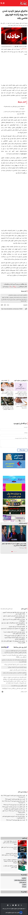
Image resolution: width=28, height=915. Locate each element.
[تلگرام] (2, 305)
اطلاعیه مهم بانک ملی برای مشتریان (17, 626)
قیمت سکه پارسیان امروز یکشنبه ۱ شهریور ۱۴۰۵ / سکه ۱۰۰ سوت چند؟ (13, 796)
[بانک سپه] (14, 495)
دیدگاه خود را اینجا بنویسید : (21, 438)
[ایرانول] (14, 503)
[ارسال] (17, 46)
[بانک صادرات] (14, 479)
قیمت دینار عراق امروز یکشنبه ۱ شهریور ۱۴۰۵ (15, 799)
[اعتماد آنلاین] (23, 3)
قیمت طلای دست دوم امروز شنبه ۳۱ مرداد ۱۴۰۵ (14, 805)
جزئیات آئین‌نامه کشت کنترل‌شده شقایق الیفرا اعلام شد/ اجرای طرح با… (13, 817)
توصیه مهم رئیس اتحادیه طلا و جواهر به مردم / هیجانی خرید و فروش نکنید (14, 632)
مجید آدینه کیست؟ (20, 814)
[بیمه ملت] (14, 464)
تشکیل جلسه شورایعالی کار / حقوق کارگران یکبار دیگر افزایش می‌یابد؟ (13, 641)
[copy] (26, 309)
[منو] (3, 3)
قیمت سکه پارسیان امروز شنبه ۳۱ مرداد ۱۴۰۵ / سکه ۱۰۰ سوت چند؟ (13, 801)
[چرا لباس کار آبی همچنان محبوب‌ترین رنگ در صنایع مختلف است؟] (22, 856)
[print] (15, 46)
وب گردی (24, 838)
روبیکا (14, 286)
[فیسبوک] (5, 305)
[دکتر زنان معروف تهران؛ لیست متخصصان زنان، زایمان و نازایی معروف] (22, 843)
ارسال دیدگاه (22, 450)
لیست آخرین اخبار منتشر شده (6, 609)
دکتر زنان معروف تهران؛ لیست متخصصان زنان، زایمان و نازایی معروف (10, 842)
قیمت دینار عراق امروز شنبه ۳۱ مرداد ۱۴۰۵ (15, 820)
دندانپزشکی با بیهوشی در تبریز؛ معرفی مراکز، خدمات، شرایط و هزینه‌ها (10, 861)
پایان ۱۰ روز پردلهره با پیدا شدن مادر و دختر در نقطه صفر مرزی (14, 113)
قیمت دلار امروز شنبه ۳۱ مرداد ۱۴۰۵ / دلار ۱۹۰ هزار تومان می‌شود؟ (14, 811)
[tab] (14, 551)
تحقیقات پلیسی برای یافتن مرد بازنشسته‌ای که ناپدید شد (14, 108)
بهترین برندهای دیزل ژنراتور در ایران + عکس (10, 866)
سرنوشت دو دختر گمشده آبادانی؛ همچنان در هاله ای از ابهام (14, 297)
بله (10, 286)
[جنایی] (14, 510)
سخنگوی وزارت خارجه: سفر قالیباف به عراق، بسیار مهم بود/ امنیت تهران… (13, 623)
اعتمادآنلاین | (23, 49)
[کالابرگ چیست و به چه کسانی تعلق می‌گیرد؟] (22, 849)
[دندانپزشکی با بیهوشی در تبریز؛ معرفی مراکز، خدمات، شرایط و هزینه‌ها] (22, 862)
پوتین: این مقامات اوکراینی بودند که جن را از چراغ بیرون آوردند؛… (14, 620)
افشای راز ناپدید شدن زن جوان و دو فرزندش (17, 295)
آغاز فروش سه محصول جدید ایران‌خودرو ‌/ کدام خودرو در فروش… (13, 629)
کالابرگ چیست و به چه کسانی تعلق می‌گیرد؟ (9, 848)
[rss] (20, 905)
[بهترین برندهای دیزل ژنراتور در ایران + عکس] (22, 868)
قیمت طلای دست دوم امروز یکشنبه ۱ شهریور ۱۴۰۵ (13, 807)
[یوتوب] (12, 905)
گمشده (25, 305)
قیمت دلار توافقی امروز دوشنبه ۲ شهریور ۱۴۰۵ (14, 635)
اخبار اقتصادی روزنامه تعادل (20, 880)
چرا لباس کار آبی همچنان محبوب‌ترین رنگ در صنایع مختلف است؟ (9, 855)
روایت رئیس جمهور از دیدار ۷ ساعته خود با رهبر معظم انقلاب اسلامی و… (14, 544)
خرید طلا (24, 886)
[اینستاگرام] (17, 905)
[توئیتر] (9, 905)
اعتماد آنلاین (8, 908)
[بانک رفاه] (14, 518)
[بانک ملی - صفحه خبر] (14, 457)
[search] (1, 3)
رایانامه (25, 433)
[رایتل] (14, 487)
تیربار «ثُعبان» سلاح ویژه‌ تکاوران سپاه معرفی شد (14, 809)
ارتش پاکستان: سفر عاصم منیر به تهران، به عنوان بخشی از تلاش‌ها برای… (14, 616)
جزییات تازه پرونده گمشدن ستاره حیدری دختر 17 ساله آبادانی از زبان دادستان (13, 300)
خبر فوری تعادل (23, 882)
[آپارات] (7, 905)
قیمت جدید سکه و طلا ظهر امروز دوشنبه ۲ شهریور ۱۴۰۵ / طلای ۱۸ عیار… (14, 613)
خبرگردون (24, 878)
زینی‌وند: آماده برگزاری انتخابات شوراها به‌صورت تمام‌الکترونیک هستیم (14, 638)
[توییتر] (8, 305)
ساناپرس (24, 884)
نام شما (25, 427)
